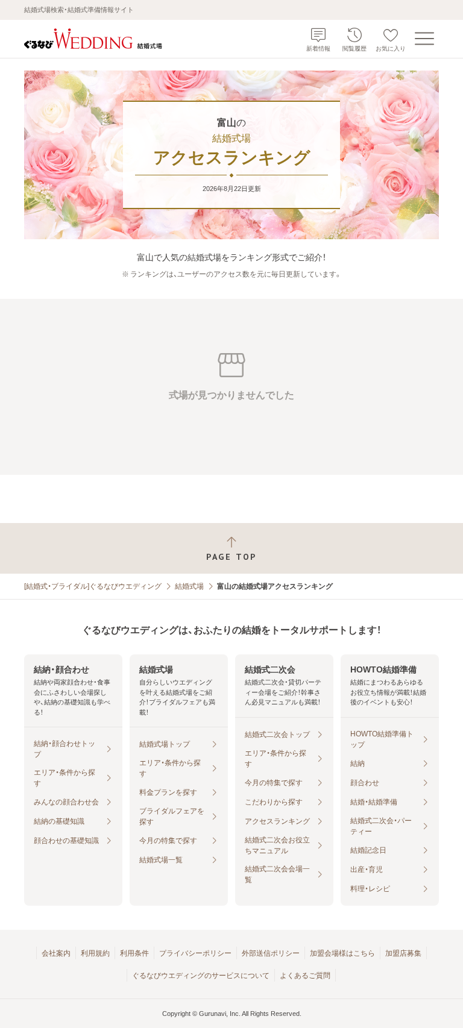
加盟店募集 (403, 953)
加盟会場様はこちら (342, 953)
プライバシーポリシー (195, 953)
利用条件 (134, 953)
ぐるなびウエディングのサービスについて (200, 975)
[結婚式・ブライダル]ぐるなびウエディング (93, 586)
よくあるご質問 (305, 975)
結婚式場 (189, 586)
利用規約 (95, 953)
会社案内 (56, 953)
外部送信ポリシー (271, 953)
